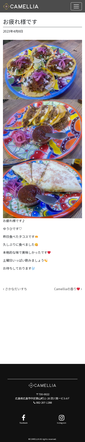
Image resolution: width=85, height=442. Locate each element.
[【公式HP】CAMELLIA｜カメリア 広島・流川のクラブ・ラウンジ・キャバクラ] (21, 6)
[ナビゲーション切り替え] (76, 6)
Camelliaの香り (65, 288)
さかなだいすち (15, 288)
